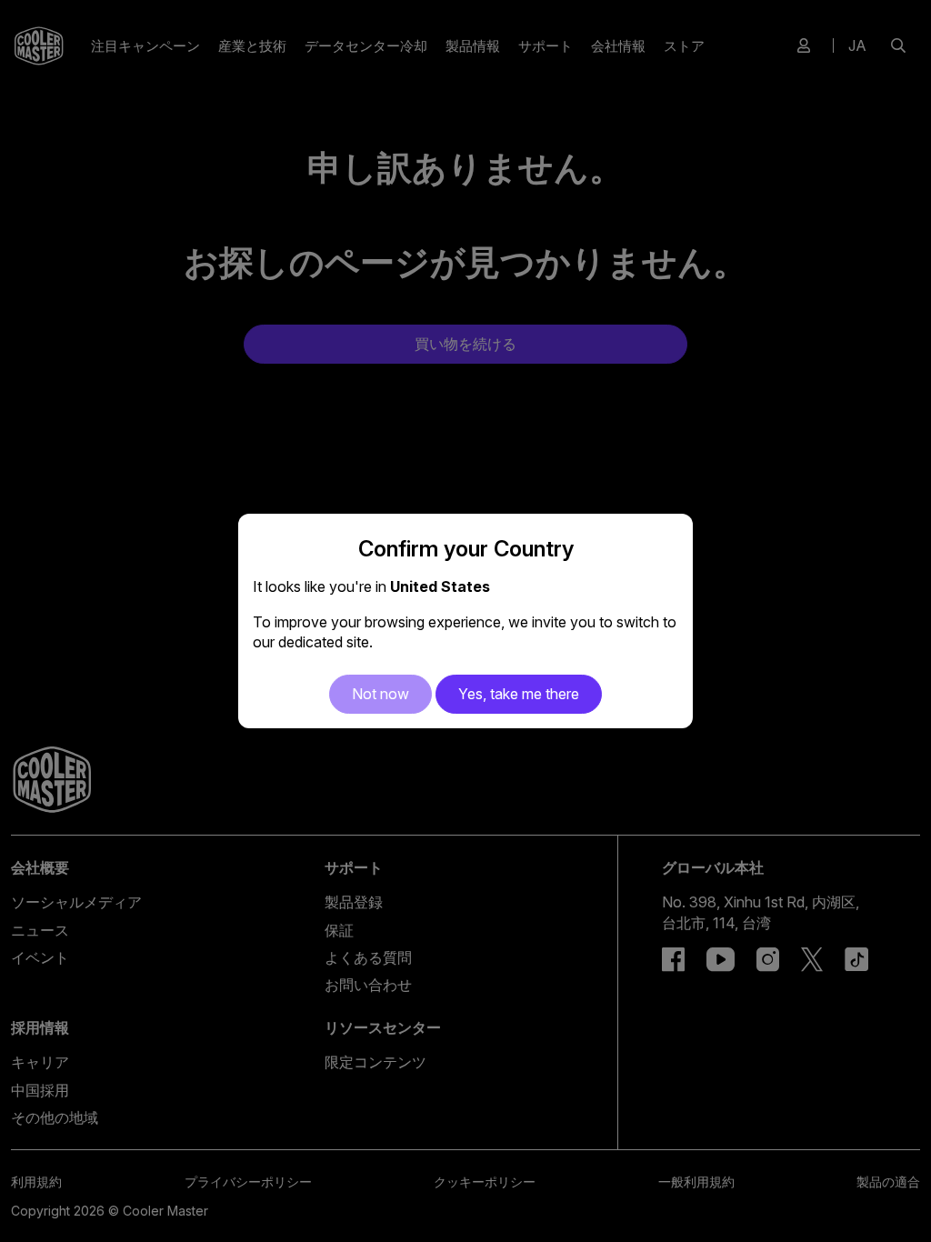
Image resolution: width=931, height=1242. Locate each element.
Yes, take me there (518, 694)
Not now (380, 694)
